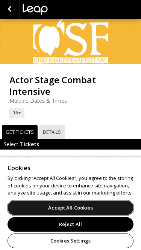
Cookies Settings (70, 240)
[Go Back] (9, 9)
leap (60, 9)
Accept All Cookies (70, 207)
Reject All (70, 224)
